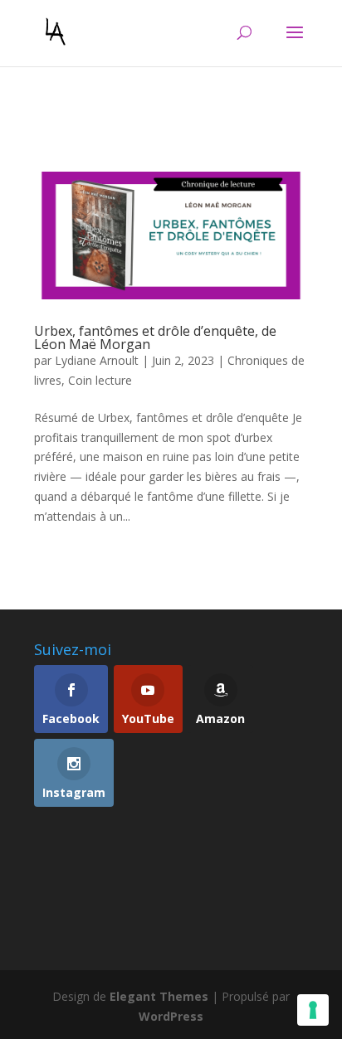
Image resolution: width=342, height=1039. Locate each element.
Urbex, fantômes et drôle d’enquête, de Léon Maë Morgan (155, 337)
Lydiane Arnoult (97, 360)
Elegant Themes (159, 996)
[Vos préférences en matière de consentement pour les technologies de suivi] (313, 1010)
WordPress (171, 1016)
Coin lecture (100, 380)
